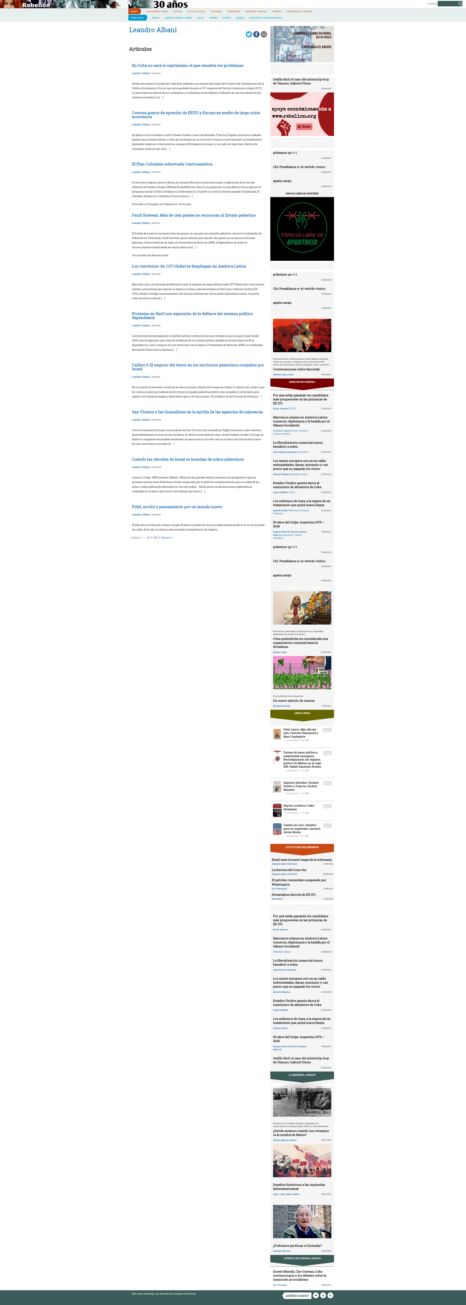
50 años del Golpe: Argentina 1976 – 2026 (299, 524)
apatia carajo (282, 181)
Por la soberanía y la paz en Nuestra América (303, 143)
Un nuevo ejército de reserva (294, 700)
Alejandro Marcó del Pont (284, 863)
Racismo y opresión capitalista (302, 587)
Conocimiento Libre (157, 11)
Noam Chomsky (302, 1201)
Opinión (276, 11)
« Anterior (135, 537)
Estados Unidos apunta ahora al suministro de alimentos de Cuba (297, 485)
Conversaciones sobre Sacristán (296, 369)
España (213, 17)
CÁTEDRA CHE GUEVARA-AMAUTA (302, 1258)
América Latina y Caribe (178, 17)
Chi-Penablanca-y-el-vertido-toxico (299, 167)
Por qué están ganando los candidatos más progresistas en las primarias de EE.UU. (300, 399)
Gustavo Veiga (280, 652)
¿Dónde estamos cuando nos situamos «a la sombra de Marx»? (301, 1133)
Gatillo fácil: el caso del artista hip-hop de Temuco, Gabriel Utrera (301, 81)
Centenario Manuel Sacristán (302, 315)
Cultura (177, 11)
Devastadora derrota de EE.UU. (294, 894)
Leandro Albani (140, 73)
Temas (133, 11)
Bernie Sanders (280, 408)
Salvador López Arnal (283, 374)
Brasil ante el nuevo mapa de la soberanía (302, 860)
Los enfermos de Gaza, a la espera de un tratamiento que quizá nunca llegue (301, 503)
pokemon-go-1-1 (285, 152)
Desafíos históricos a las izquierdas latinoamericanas (299, 1187)
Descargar (327, 730)
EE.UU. (200, 17)
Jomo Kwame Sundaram (284, 452)
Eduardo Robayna (281, 474)
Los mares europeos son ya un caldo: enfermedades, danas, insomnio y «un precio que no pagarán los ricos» (300, 465)
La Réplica (302, 907)
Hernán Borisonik (281, 705)
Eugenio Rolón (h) (281, 531)
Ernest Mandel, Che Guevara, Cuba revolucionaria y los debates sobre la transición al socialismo (299, 1275)
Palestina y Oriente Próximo (265, 17)
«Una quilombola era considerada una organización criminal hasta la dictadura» (300, 643)
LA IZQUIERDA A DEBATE (302, 1074)
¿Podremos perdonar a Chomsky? (297, 1245)
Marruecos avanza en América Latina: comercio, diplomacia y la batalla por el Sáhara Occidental (301, 421)
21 (151, 537)
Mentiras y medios (256, 11)
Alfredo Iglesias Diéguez (285, 1140)
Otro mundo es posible (299, 11)
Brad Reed (277, 898)
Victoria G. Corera (281, 430)
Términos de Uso (206, 1293)
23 (159, 537)
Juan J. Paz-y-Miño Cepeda (286, 1194)
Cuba (291, 492)
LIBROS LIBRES (302, 713)
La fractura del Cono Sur (289, 870)
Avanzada (432, 3)
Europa (227, 17)
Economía (216, 11)
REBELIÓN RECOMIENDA (302, 381)
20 (148, 537)
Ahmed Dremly (280, 510)
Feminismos (233, 11)
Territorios (137, 17)
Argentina (287, 534)
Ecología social (196, 11)
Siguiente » (167, 537)
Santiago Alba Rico (282, 1250)
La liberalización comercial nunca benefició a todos (298, 444)
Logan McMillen (280, 492)
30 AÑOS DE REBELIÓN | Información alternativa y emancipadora (303, 69)
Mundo (240, 17)
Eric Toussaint (279, 888)
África (155, 17)
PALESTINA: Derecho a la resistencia (302, 265)
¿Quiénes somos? (297, 1296)
